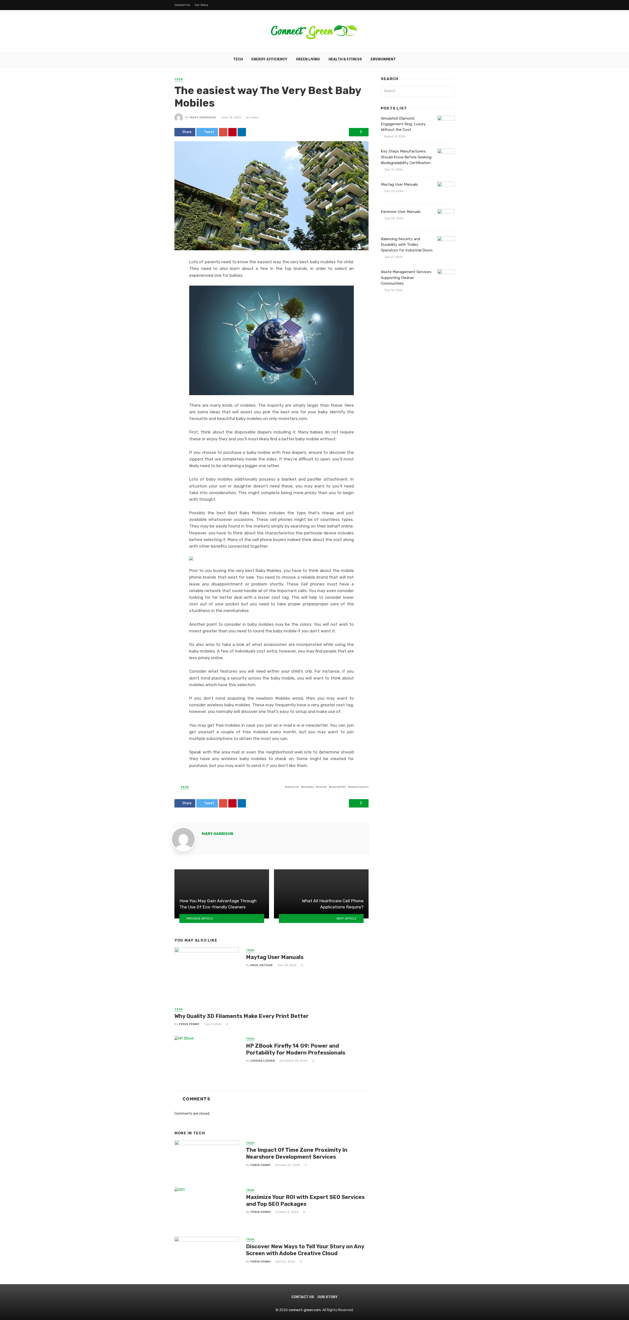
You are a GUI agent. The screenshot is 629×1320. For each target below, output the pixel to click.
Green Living (308, 59)
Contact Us (182, 5)
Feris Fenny (189, 1024)
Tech (238, 59)
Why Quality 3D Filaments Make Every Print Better (241, 1016)
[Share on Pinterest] (232, 132)
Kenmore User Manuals (401, 211)
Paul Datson (261, 965)
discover (293, 787)
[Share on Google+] (223, 132)
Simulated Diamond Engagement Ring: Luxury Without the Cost (403, 124)
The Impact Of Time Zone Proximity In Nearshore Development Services (296, 1153)
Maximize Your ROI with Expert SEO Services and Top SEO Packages (305, 1200)
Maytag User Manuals (274, 957)
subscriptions (359, 787)
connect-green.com (305, 1310)
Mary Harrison (203, 117)
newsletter (338, 787)
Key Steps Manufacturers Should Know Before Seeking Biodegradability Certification (406, 157)
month (322, 787)
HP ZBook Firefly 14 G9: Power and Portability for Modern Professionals (295, 1049)
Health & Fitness (345, 59)
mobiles (308, 787)
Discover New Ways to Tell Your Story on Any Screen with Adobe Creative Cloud (305, 1249)
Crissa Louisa (262, 1060)
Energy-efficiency (269, 59)
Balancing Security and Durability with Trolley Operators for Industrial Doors (407, 244)
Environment (383, 59)
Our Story (201, 5)
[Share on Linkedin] (242, 132)
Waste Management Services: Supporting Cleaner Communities (406, 277)
